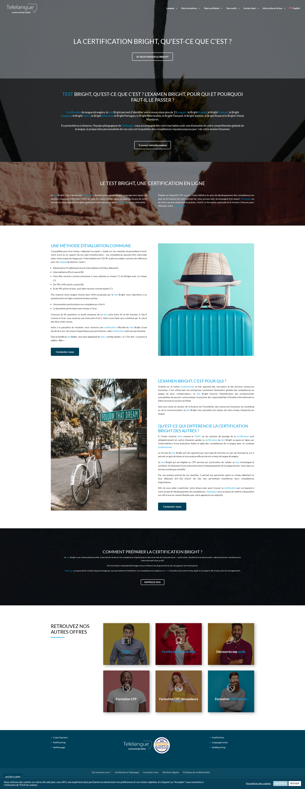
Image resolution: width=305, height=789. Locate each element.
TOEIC (197, 436)
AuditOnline (218, 737)
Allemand (107, 115)
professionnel (187, 386)
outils (242, 652)
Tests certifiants (211, 8)
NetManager (59, 747)
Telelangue (128, 125)
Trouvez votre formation (153, 145)
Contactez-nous (65, 351)
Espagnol (66, 115)
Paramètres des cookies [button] (258, 783)
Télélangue (69, 570)
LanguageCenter (220, 742)
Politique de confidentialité (196, 772)
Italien (86, 115)
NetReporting (218, 747)
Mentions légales (171, 772)
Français (223, 112)
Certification (73, 112)
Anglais (202, 112)
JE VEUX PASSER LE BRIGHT (152, 56)
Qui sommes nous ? (101, 772)
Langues (170, 8)
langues (181, 112)
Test (67, 94)
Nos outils (232, 8)
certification (88, 195)
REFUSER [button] (294, 783)
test (111, 112)
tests (103, 336)
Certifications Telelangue (127, 772)
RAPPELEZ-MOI (152, 582)
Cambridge (188, 652)
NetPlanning (59, 742)
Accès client (250, 8)
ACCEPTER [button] (280, 783)
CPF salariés (238, 699)
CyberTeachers (60, 737)
